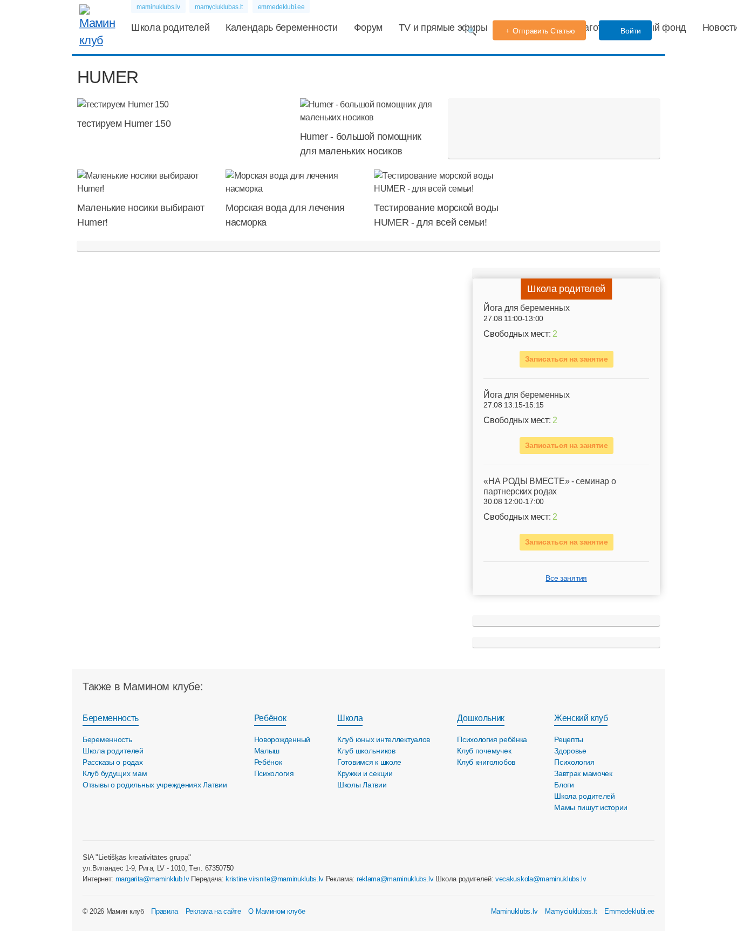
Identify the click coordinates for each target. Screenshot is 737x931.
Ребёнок (270, 718)
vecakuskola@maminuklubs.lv (540, 879)
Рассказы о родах (113, 762)
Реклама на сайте (213, 911)
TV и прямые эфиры (443, 27)
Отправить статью (544, 30)
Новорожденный (282, 739)
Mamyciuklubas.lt (571, 911)
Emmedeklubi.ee (629, 911)
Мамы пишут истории (590, 807)
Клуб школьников (366, 750)
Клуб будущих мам (115, 773)
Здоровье (570, 750)
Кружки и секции (365, 773)
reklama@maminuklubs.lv (395, 879)
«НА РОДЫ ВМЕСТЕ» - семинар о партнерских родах (549, 486)
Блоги (564, 784)
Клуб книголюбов (486, 762)
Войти (630, 30)
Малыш (267, 750)
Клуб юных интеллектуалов (383, 739)
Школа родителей (170, 27)
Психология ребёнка (492, 739)
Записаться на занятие (566, 359)
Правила (164, 911)
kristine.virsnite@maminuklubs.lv (275, 879)
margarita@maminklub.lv (152, 879)
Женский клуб (581, 718)
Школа (350, 718)
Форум (368, 27)
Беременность (111, 718)
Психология (274, 773)
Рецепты (568, 739)
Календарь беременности (282, 27)
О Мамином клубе (276, 911)
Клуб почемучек (484, 750)
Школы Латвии (362, 784)
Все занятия (565, 578)
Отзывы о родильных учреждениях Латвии (155, 784)
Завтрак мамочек (583, 773)
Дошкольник (480, 718)
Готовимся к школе (369, 762)
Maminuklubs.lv (514, 911)
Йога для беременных (526, 307)
